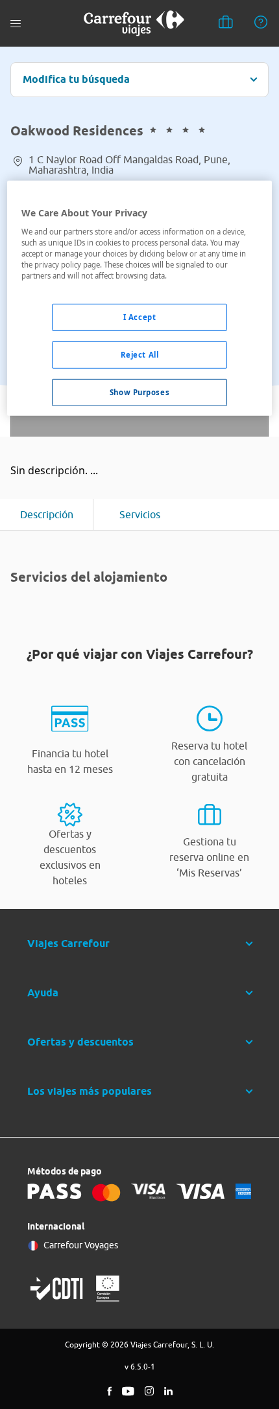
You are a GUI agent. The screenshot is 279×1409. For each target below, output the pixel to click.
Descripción (46, 514)
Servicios (139, 514)
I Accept (139, 317)
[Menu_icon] (15, 23)
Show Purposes (139, 392)
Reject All (140, 355)
